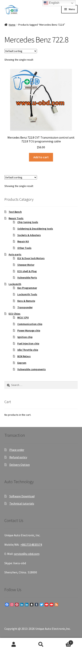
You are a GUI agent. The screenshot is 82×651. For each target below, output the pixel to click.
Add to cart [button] (41, 157)
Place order (16, 450)
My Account (13, 644)
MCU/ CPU (23, 317)
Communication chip (29, 324)
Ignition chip (25, 337)
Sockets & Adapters (29, 235)
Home (12, 24)
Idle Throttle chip (27, 349)
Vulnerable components (31, 369)
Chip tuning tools (27, 222)
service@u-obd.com (26, 554)
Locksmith (15, 284)
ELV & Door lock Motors (31, 258)
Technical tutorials (21, 503)
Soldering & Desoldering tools (35, 228)
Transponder (25, 307)
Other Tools (24, 248)
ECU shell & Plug (27, 271)
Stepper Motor (25, 264)
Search (41, 644)
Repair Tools (16, 218)
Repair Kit (23, 241)
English (53, 2)
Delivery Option (19, 465)
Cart (63, 641)
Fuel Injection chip (28, 343)
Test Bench (15, 211)
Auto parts (15, 254)
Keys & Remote (26, 301)
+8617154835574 (31, 544)
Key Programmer (27, 288)
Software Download (22, 496)
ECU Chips (14, 313)
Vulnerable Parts (27, 277)
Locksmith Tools (27, 294)
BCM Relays (24, 356)
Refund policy (18, 457)
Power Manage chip (28, 330)
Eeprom (21, 362)
